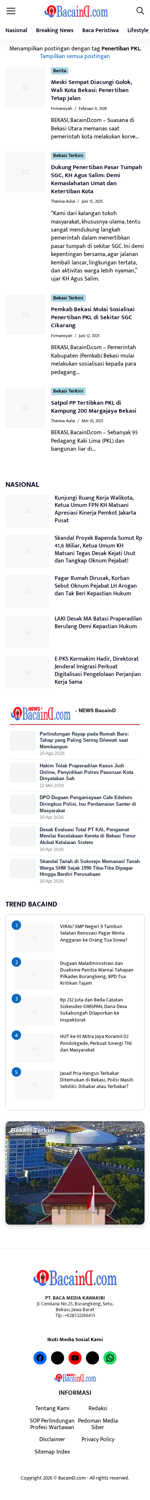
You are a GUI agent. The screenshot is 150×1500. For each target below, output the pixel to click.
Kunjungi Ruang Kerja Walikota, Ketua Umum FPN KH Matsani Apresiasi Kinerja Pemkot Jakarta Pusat (95, 509)
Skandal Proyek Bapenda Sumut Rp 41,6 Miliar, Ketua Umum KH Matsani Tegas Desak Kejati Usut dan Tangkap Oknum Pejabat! (98, 549)
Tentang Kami (52, 1408)
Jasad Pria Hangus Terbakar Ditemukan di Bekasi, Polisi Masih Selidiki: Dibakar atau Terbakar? (96, 1080)
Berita (59, 71)
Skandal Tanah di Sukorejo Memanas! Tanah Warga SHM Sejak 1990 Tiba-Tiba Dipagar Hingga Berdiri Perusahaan (90, 868)
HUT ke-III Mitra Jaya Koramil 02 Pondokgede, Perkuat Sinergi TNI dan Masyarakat (96, 1043)
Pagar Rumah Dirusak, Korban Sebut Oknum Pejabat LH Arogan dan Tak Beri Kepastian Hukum (96, 586)
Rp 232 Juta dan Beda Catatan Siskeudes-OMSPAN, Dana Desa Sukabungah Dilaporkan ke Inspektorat (93, 1010)
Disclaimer (52, 1439)
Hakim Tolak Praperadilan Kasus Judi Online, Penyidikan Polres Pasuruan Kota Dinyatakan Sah (86, 772)
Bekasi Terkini (68, 156)
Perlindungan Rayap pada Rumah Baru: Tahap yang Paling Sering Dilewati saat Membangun (84, 740)
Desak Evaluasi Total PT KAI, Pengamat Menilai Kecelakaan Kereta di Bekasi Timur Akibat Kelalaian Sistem (88, 836)
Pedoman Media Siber (98, 1424)
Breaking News (55, 30)
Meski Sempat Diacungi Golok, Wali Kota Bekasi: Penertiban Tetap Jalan (91, 90)
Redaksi (97, 1408)
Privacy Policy (98, 1439)
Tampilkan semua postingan (75, 56)
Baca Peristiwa (100, 30)
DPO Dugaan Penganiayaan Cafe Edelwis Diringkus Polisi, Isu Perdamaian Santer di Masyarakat (88, 804)
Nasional (16, 30)
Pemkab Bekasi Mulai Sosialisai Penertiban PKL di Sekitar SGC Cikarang (93, 317)
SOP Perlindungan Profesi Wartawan (52, 1424)
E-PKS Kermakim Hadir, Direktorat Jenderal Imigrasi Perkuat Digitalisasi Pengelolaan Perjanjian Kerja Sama (98, 670)
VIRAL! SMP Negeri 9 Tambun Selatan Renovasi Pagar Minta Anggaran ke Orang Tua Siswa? (93, 933)
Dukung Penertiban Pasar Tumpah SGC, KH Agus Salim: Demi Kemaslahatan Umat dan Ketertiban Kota (96, 179)
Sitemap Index (52, 1452)
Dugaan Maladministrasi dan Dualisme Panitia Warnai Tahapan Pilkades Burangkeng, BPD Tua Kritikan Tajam (97, 973)
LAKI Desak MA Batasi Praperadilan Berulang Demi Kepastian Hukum (98, 622)
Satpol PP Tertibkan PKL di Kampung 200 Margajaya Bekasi (94, 407)
